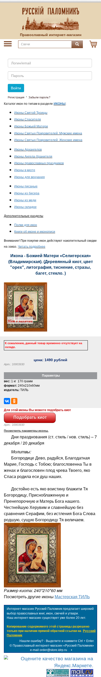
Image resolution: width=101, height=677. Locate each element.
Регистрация (16, 97)
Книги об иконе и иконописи (34, 231)
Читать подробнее (31, 246)
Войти (16, 88)
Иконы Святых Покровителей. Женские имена (48, 140)
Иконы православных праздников (39, 163)
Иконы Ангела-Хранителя (33, 156)
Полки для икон (25, 225)
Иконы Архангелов (28, 149)
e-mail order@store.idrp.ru (48, 650)
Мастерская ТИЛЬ (72, 597)
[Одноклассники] (14, 401)
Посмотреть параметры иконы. (26, 430)
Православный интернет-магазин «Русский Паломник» (53, 645)
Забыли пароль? (39, 97)
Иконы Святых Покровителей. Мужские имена (48, 133)
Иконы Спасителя (27, 119)
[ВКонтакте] (7, 401)
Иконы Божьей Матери (31, 126)
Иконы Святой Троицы (30, 113)
